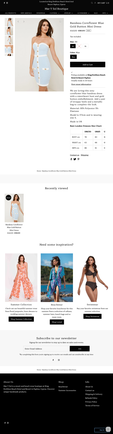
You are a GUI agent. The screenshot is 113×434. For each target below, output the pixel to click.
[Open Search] (91, 3)
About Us (89, 386)
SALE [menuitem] (96, 13)
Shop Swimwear (92, 316)
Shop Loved (57, 322)
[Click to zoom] (60, 21)
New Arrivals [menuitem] (26, 13)
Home (39, 171)
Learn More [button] (71, 430)
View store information (81, 84)
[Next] (23, 21)
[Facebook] (4, 3)
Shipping (84, 155)
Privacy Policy (91, 401)
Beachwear (63, 386)
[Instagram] (7, 3)
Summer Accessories (67, 390)
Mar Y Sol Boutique (56, 8)
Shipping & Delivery (93, 394)
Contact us (74, 155)
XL (86, 46)
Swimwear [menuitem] (40, 13)
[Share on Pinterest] (78, 159)
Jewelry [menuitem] (67, 13)
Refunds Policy (91, 398)
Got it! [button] (102, 430)
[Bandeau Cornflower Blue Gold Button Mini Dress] (14, 208)
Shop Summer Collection (21, 319)
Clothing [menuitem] (54, 13)
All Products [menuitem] (10, 13)
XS (73, 46)
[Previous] (18, 21)
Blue (73, 57)
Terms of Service (92, 405)
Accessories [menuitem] (82, 13)
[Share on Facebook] (71, 159)
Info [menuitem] (104, 13)
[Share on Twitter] (75, 159)
